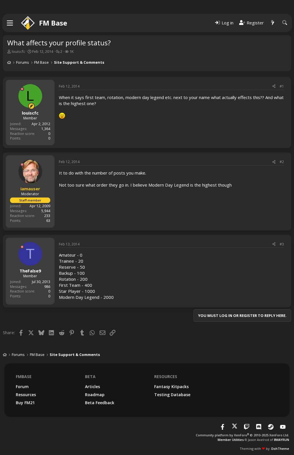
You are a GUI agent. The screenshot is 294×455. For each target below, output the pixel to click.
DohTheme (280, 448)
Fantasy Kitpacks (171, 386)
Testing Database (172, 394)
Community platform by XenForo (242, 435)
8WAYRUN (281, 439)
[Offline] (22, 89)
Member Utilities (231, 439)
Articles (92, 386)
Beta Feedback (99, 402)
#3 (282, 244)
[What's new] (273, 22)
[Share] (274, 86)
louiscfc (18, 51)
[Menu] (10, 23)
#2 (282, 161)
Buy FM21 (25, 402)
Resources (26, 394)
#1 (282, 86)
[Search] (285, 22)
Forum (22, 386)
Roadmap (95, 394)
